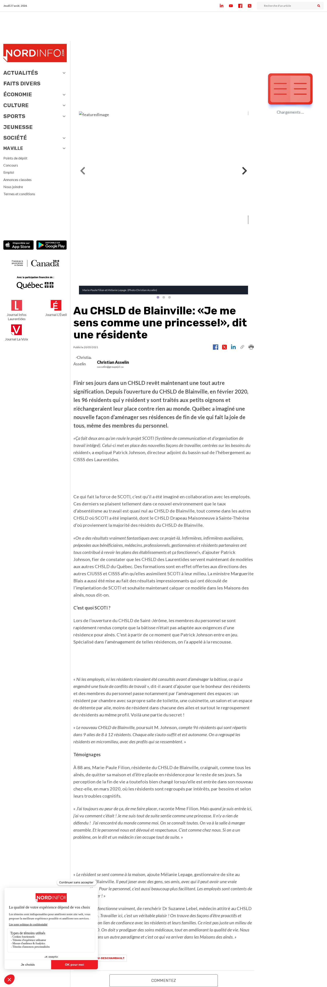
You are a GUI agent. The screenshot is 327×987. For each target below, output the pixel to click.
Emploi (8, 172)
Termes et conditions (19, 194)
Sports (14, 116)
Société (15, 138)
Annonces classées (17, 179)
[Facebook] (243, 6)
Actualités (20, 73)
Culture (16, 105)
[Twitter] (252, 6)
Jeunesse (18, 127)
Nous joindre (13, 187)
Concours (10, 165)
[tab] (158, 297)
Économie (17, 94)
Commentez (163, 980)
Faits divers (21, 83)
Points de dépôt (15, 158)
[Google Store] (51, 245)
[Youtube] (233, 6)
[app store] (18, 245)
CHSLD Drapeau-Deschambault (100, 958)
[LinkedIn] (224, 6)
